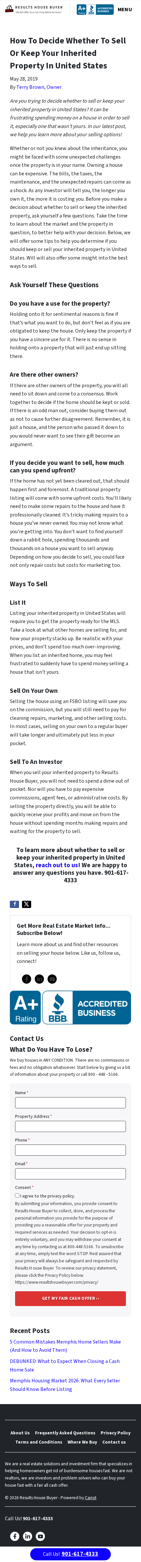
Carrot (90, 1498)
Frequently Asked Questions (65, 1433)
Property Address (33, 1116)
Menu (125, 9)
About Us (20, 1433)
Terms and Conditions (38, 1442)
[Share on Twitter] (26, 904)
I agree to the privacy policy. (47, 1196)
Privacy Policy (116, 1433)
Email (21, 1164)
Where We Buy (82, 1442)
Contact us (114, 1442)
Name (22, 1093)
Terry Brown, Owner (39, 87)
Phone (22, 1140)
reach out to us (57, 865)
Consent (24, 1187)
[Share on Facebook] (14, 904)
